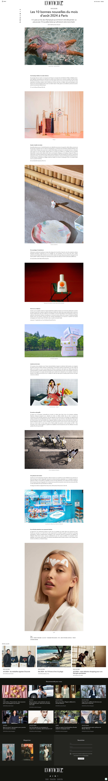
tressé (74, 637)
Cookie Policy (60, 779)
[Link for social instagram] (55, 776)
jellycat (44, 637)
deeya (31, 637)
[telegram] (20, 22)
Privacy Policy (86, 755)
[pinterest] (20, 14)
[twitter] (20, 18)
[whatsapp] (20, 20)
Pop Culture (54, 8)
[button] (52, 752)
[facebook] (20, 12)
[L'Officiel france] (54, 3)
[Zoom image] (54, 114)
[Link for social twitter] (50, 776)
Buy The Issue (97, 1)
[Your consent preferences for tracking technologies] (106, 779)
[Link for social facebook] (52, 776)
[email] (20, 10)
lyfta (59, 637)
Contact (47, 779)
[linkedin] (20, 16)
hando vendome (38, 637)
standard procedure (52, 637)
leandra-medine (34, 639)
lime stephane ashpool (66, 637)
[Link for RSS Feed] (57, 776)
